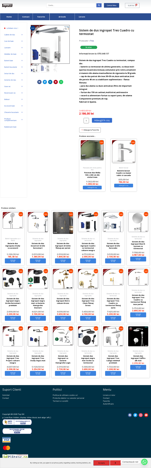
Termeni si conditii (60, 401)
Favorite (106, 401)
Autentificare (108, 404)
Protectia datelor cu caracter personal (68, 398)
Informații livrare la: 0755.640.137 (94, 53)
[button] (39, 82)
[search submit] (99, 5)
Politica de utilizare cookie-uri (65, 395)
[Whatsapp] (144, 462)
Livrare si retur (109, 395)
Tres (92, 41)
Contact (5, 398)
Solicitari (6, 395)
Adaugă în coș (102, 120)
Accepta (101, 463)
